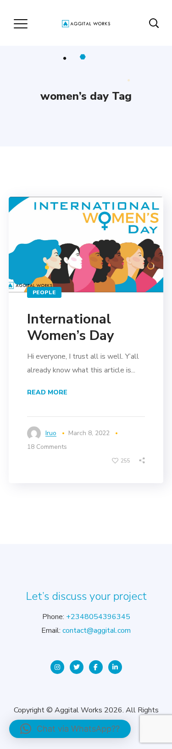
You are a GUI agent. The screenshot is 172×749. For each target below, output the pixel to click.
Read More (47, 392)
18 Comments (47, 446)
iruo (50, 433)
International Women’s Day (70, 327)
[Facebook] (96, 667)
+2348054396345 (98, 617)
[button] (70, 729)
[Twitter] (76, 667)
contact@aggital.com (96, 630)
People (44, 292)
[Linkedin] (115, 667)
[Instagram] (57, 667)
